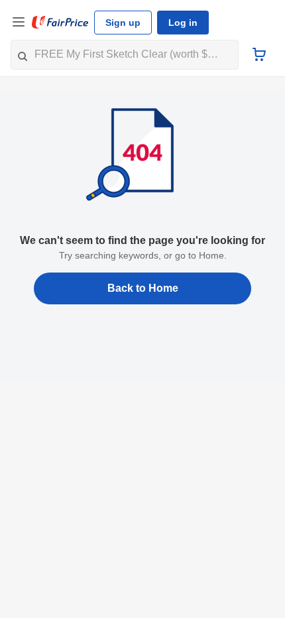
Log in (183, 22)
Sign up (123, 22)
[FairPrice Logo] (60, 23)
